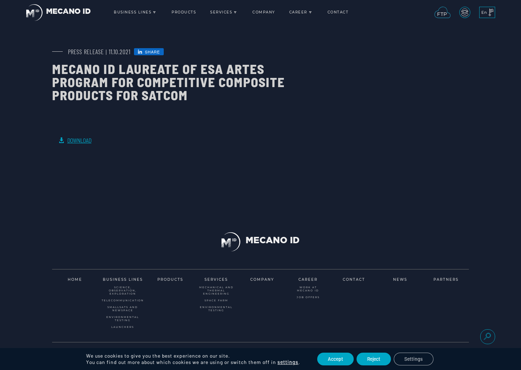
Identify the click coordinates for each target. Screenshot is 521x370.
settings (288, 362)
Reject (373, 359)
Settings (413, 359)
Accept (335, 359)
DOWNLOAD (79, 140)
